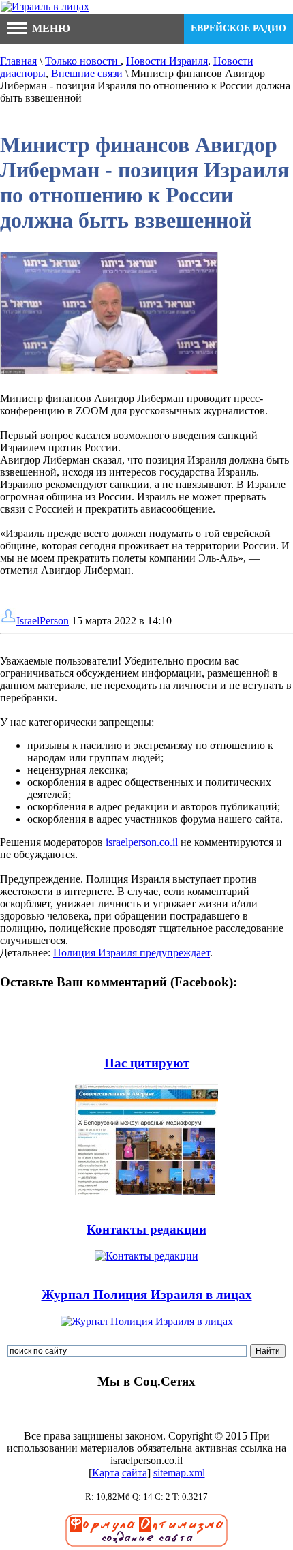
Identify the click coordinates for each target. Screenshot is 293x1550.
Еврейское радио (238, 28)
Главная (18, 61)
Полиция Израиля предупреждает (131, 952)
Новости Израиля (167, 61)
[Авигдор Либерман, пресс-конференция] (109, 374)
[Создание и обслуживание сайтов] (146, 1543)
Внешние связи (87, 73)
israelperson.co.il (142, 842)
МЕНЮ (49, 28)
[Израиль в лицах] (45, 6)
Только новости (83, 61)
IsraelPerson (42, 620)
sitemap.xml (179, 1472)
